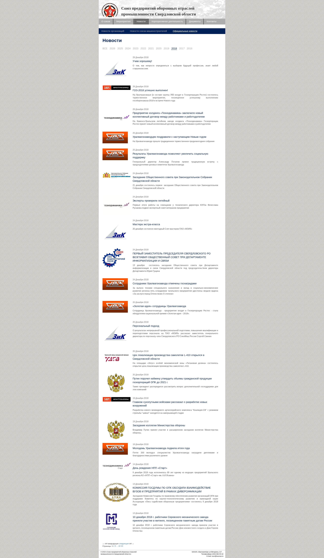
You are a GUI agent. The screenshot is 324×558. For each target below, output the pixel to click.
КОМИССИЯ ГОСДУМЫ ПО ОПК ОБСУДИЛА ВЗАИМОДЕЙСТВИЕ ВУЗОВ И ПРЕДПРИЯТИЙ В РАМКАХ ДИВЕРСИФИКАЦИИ (172, 489)
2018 (174, 48)
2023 (135, 48)
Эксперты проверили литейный (151, 200)
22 (119, 546)
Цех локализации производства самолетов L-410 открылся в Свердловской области (168, 357)
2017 (182, 48)
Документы (195, 21)
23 (122, 546)
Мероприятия (123, 21)
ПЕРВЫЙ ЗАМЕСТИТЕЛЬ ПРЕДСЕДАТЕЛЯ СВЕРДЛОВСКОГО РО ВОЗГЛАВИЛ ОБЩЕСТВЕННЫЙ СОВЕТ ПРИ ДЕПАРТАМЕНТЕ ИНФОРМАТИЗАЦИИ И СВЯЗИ (172, 257)
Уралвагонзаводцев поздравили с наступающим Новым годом (169, 136)
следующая (124, 544)
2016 (189, 48)
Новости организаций (112, 31)
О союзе (105, 21)
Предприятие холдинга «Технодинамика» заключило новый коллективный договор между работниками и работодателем (169, 115)
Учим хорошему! (142, 61)
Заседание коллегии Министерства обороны (159, 425)
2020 (158, 48)
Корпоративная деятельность (167, 21)
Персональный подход (146, 326)
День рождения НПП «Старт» (150, 468)
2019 (166, 48)
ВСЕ (105, 48)
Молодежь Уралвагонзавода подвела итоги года (161, 448)
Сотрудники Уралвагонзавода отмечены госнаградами (165, 283)
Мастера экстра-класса (146, 224)
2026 (112, 48)
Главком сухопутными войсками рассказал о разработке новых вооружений (170, 404)
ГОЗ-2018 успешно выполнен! (150, 90)
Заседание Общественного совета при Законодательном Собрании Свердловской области (172, 179)
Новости (141, 21)
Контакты (211, 21)
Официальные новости (185, 31)
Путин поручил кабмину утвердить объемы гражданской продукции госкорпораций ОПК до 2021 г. (172, 380)
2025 (120, 48)
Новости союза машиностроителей (148, 31)
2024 (128, 48)
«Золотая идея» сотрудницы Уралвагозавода (159, 306)
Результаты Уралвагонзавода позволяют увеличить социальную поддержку (170, 155)
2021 (151, 48)
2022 (143, 48)
